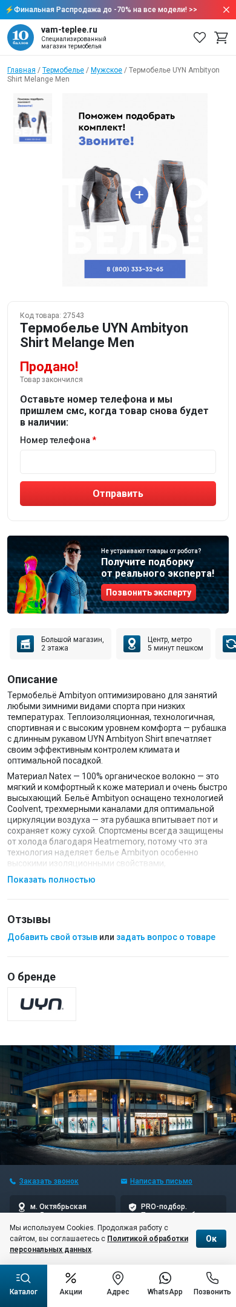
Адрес (118, 1292)
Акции (70, 1292)
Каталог (24, 1292)
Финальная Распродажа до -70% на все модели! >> (105, 9)
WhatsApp (165, 1292)
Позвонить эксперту (148, 592)
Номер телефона (55, 440)
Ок (211, 1239)
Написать (161, 1181)
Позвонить (212, 1292)
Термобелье (63, 70)
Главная (21, 70)
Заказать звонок (49, 1181)
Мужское (106, 70)
